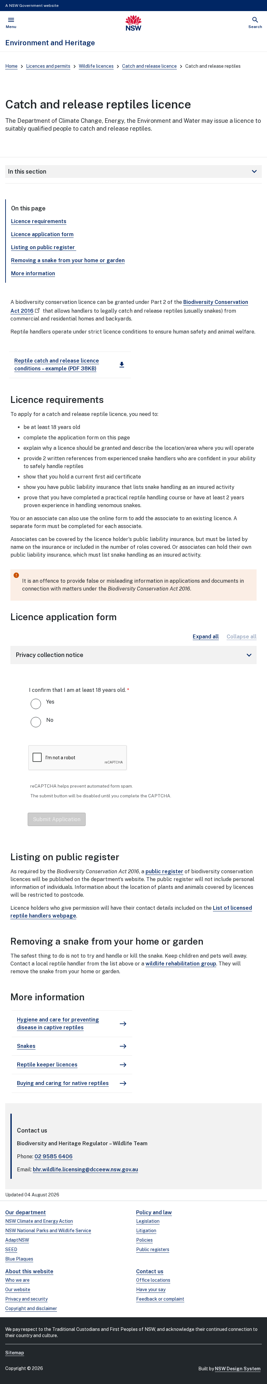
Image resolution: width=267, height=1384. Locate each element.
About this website (29, 1271)
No (49, 720)
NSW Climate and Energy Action (39, 1221)
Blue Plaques (19, 1259)
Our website (17, 1289)
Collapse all (242, 637)
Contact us (149, 1271)
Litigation (146, 1230)
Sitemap (14, 1352)
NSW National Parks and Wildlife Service (48, 1230)
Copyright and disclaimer (31, 1308)
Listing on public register (43, 247)
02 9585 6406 (54, 1156)
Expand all (206, 637)
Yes (50, 702)
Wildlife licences (96, 66)
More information (33, 273)
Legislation (148, 1221)
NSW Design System (237, 1368)
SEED (11, 1249)
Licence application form (42, 234)
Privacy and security (26, 1299)
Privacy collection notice (135, 655)
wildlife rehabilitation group (181, 964)
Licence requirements (38, 221)
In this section (133, 171)
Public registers (152, 1249)
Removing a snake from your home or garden (68, 260)
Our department (25, 1212)
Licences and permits (48, 66)
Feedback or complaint (160, 1299)
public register (164, 871)
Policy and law (154, 1212)
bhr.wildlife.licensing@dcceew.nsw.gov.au (85, 1169)
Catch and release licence (149, 66)
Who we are (17, 1280)
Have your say (150, 1289)
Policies (144, 1240)
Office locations (153, 1280)
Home (11, 66)
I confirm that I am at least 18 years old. (77, 690)
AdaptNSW (17, 1240)
